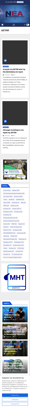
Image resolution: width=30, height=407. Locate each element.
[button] (24, 24)
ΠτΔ (5, 248)
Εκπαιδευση (18, 211)
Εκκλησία (6, 208)
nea (14, 74)
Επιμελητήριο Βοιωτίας (10, 217)
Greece (15, 343)
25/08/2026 (9, 319)
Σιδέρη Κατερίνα (8, 251)
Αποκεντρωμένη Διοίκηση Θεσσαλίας (13, 193)
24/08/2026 (9, 336)
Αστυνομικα (7, 196)
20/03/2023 (7, 74)
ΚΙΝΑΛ (14, 224)
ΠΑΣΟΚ (14, 236)
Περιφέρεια (7, 242)
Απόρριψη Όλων (15, 404)
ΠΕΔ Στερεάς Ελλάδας (10, 239)
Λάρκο (5, 227)
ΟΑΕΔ (6, 236)
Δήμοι (6, 202)
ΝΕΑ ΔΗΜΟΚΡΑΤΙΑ (9, 233)
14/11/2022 (7, 135)
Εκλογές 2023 (16, 208)
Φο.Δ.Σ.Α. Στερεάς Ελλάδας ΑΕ (12, 257)
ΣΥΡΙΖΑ (21, 248)
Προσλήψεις (7, 245)
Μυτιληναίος (17, 230)
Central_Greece (8, 312)
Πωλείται (12, 248)
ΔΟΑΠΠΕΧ (20, 199)
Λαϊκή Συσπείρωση (16, 227)
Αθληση (15, 190)
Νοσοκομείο (21, 233)
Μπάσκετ (7, 230)
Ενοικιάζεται (7, 214)
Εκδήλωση (14, 205)
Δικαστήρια (15, 202)
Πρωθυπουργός (18, 245)
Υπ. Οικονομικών (17, 254)
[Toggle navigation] (14, 24)
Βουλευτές (18, 196)
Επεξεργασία (15, 399)
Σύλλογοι (19, 251)
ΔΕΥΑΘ (11, 199)
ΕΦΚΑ (6, 205)
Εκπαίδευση (8, 211)
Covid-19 (6, 190)
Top (15, 329)
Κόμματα (21, 224)
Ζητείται (6, 224)
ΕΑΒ (23, 202)
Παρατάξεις (22, 239)
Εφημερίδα (5, 66)
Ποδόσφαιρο (19, 242)
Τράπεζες (6, 254)
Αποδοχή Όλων (15, 395)
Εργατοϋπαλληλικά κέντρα (11, 220)
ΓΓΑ (5, 199)
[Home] (2, 25)
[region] (15, 391)
